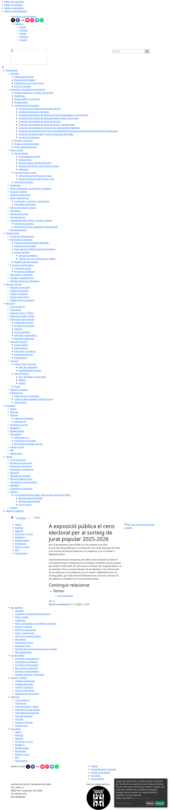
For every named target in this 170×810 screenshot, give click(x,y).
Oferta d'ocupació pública (28, 636)
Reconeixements (23, 652)
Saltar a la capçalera (14, 1)
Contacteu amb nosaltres (23, 16)
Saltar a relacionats (14, 8)
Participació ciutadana (26, 661)
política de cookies (141, 798)
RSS (17, 550)
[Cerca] (147, 51)
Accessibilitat (97, 778)
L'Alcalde (19, 610)
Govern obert (17, 655)
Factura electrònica (24, 690)
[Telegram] (37, 19)
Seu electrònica (23, 645)
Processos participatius (27, 665)
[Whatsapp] (42, 19)
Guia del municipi (24, 716)
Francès (23, 39)
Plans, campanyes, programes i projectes (35, 623)
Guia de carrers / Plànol (27, 706)
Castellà (23, 30)
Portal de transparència (27, 658)
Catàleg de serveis (24, 684)
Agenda (19, 530)
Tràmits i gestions (24, 687)
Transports (20, 703)
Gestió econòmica (24, 642)
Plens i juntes (21, 617)
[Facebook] (18, 19)
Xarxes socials (22, 546)
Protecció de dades (100, 772)
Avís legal (95, 775)
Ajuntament (17, 607)
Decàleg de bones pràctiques (29, 674)
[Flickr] (22, 19)
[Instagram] (32, 19)
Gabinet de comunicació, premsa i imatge (36, 649)
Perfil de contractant (25, 629)
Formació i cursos (24, 534)
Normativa (20, 639)
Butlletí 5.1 (20, 537)
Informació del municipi (27, 712)
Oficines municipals (25, 681)
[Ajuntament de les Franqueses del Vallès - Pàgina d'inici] (29, 56)
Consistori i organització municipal (32, 613)
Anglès (22, 33)
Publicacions (21, 725)
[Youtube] (27, 19)
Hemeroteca (21, 553)
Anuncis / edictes (23, 626)
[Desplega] (29, 518)
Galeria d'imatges (24, 722)
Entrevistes (20, 543)
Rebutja (150, 803)
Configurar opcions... (125, 803)
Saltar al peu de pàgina (15, 11)
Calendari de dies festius (27, 709)
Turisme (19, 719)
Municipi (15, 696)
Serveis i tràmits (19, 677)
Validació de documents (27, 693)
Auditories (20, 620)
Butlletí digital (22, 540)
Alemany (23, 36)
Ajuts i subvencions (24, 633)
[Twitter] (13, 19)
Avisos (37, 517)
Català (22, 27)
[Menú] (3, 67)
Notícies (19, 527)
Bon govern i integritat (26, 668)
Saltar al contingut (13, 4)
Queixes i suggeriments (27, 671)
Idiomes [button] (19, 23)
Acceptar (160, 803)
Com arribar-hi (22, 700)
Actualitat (21, 518)
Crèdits (94, 766)
